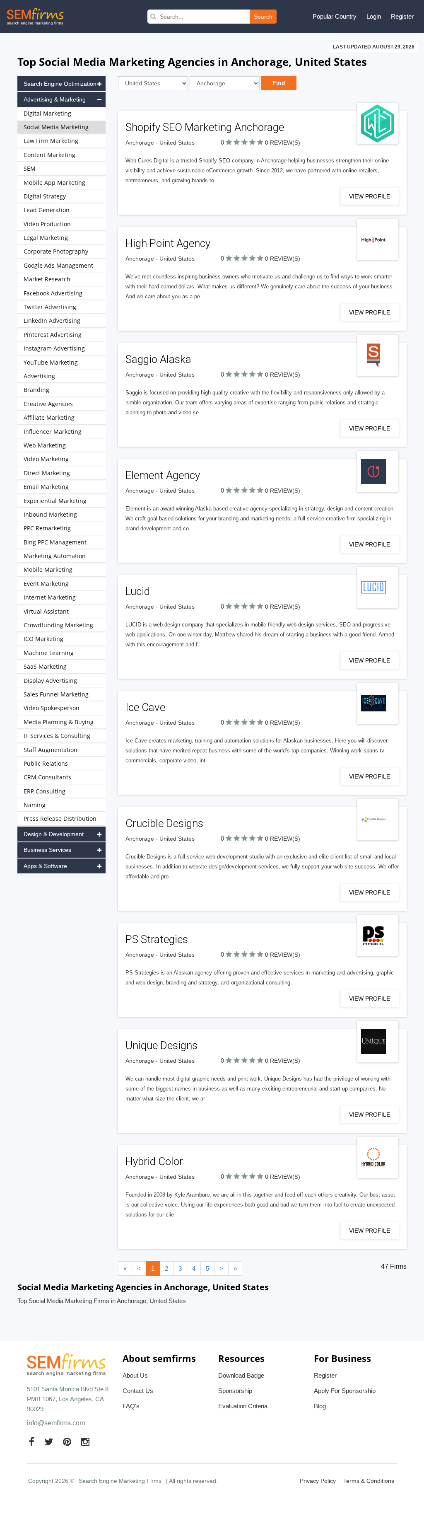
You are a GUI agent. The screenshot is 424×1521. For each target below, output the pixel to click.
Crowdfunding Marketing (58, 625)
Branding (36, 390)
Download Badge (241, 1375)
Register (402, 16)
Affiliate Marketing (49, 417)
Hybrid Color (154, 1161)
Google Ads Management (58, 265)
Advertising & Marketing (55, 99)
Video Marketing (46, 459)
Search (263, 16)
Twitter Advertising (50, 307)
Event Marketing (46, 584)
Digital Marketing (47, 113)
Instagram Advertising (54, 348)
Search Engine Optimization (60, 83)
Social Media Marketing (56, 127)
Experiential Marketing (55, 501)
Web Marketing (45, 445)
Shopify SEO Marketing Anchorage (204, 127)
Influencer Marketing (53, 431)
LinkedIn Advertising (52, 320)
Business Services (47, 849)
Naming (35, 805)
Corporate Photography (56, 251)
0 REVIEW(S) (282, 142)
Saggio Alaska (158, 359)
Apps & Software (45, 866)
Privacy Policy (318, 1480)
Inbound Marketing (50, 514)
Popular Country (335, 16)
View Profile (369, 196)
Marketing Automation (55, 556)
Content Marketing (49, 155)
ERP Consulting (44, 791)
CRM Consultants (47, 777)
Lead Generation (47, 210)
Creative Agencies (48, 404)
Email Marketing (46, 487)
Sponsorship (235, 1390)
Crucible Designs (164, 823)
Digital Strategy (45, 196)
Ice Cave (145, 707)
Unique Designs (161, 1045)
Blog (320, 1406)
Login (373, 16)
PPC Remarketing (47, 528)
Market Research (47, 279)
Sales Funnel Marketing (56, 694)
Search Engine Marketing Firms (120, 1480)
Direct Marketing (47, 473)
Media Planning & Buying (59, 722)
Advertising (39, 376)
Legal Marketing (46, 238)
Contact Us (138, 1390)
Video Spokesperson (52, 708)
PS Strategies (156, 939)
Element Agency (162, 475)
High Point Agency (167, 243)
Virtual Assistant (46, 611)
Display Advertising (50, 680)
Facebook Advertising (53, 293)
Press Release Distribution (60, 818)
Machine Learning (49, 653)
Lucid (137, 591)
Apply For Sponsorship (345, 1390)
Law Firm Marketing (51, 141)
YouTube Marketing (51, 362)
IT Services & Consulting (57, 736)
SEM (30, 168)
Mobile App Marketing (54, 182)
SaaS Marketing (45, 666)
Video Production (47, 224)
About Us (135, 1375)
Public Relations (46, 763)
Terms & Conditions (368, 1480)
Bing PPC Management (55, 542)
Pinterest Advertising (53, 335)
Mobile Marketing (48, 569)
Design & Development (54, 834)
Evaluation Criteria (242, 1406)
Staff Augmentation (50, 750)
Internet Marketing (50, 597)
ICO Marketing (43, 639)
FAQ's (131, 1406)
